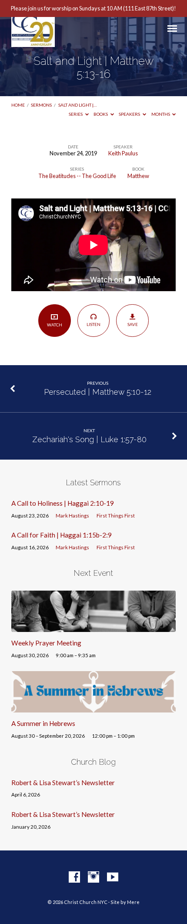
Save (132, 324)
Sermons (41, 105)
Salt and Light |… (77, 105)
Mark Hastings (72, 515)
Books (101, 114)
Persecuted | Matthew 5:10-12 (97, 391)
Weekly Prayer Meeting (46, 643)
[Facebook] (74, 877)
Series (76, 114)
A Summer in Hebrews (43, 723)
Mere (133, 902)
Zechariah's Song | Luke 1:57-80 (89, 439)
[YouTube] (112, 877)
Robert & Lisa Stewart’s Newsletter (63, 782)
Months (161, 114)
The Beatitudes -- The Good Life (77, 175)
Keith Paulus (123, 153)
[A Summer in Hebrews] (93, 707)
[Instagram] (93, 877)
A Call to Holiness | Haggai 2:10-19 (62, 503)
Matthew (138, 175)
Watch (54, 324)
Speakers (130, 114)
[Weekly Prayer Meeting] (93, 626)
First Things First (116, 515)
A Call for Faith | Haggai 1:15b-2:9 (61, 535)
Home (18, 105)
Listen (93, 324)
